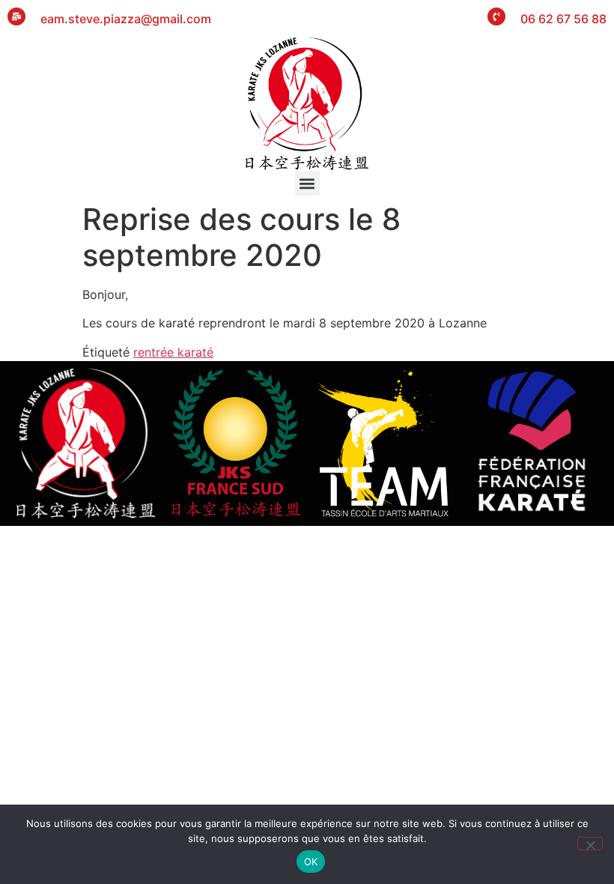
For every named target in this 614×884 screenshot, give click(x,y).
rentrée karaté (173, 352)
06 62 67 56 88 (563, 18)
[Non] (590, 843)
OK (311, 862)
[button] (307, 183)
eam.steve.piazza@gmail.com (125, 18)
